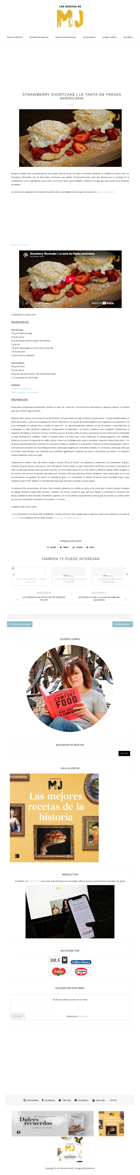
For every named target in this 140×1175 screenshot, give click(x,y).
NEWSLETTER (34, 881)
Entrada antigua (121, 624)
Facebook (58, 517)
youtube (100, 1100)
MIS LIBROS (128, 37)
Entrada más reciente (21, 624)
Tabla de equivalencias (21, 388)
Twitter (78, 517)
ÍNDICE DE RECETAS (15, 37)
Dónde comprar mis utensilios (24, 392)
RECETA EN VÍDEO (19, 245)
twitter (66, 1100)
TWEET (66, 547)
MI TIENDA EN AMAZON (39, 37)
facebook (49, 1100)
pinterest (83, 1100)
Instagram (68, 517)
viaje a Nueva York (105, 192)
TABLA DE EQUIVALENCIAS (65, 37)
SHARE (53, 547)
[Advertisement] (70, 65)
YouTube (15, 517)
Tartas (71, 105)
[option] (31, 577)
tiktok (113, 1100)
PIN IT (91, 547)
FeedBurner (83, 1016)
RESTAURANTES (89, 37)
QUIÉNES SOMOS (110, 37)
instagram (32, 1100)
